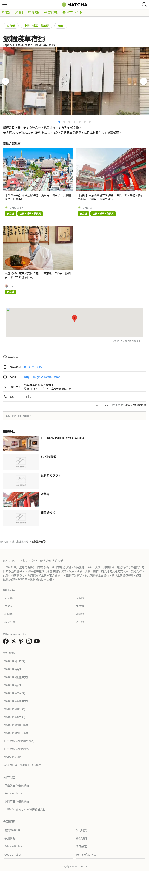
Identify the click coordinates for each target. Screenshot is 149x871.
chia (12, 286)
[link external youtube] (37, 642)
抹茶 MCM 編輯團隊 (135, 405)
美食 (21, 12)
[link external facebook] (6, 642)
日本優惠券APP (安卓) (17, 749)
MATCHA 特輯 (74, 12)
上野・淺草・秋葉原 (36, 26)
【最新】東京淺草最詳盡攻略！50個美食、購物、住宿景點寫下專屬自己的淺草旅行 (110, 197)
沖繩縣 (80, 614)
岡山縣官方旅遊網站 (16, 785)
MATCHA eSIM (12, 757)
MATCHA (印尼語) (14, 709)
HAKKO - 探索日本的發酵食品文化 (25, 809)
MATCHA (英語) (13, 669)
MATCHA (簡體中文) (16, 701)
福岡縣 (8, 614)
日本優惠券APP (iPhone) (19, 741)
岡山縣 (80, 622)
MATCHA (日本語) (14, 661)
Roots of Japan (13, 793)
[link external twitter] (14, 642)
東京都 (11, 26)
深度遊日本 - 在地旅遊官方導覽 (22, 765)
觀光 (7, 12)
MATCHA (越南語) (14, 717)
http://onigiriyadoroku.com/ (42, 377)
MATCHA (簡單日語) (16, 725)
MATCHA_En (16, 208)
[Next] (143, 81)
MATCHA (87, 208)
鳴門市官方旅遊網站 (16, 801)
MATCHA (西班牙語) (16, 733)
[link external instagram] (29, 642)
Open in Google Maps (125, 340)
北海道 (80, 606)
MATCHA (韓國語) (14, 693)
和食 (60, 26)
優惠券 (35, 12)
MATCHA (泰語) (13, 685)
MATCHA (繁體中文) (16, 677)
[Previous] (5, 81)
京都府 (8, 606)
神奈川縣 (9, 622)
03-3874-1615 (33, 367)
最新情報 (53, 12)
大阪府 (80, 598)
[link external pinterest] (22, 642)
